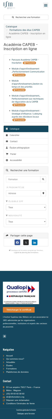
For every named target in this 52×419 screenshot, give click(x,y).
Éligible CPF (15, 201)
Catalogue (11, 26)
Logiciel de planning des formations (26, 252)
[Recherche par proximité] (43, 193)
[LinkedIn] (34, 242)
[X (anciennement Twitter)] (26, 242)
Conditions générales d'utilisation (26, 410)
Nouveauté (15, 215)
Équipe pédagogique (19, 147)
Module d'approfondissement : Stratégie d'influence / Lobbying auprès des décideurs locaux (27, 113)
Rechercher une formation (27, 17)
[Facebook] (17, 242)
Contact (13, 141)
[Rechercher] (43, 179)
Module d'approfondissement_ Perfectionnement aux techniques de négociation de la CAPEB (27, 98)
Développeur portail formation (26, 413)
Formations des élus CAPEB (25, 29)
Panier (13, 154)
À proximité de (15, 187)
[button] (46, 5)
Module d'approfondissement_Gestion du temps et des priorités (27, 83)
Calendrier (14, 135)
